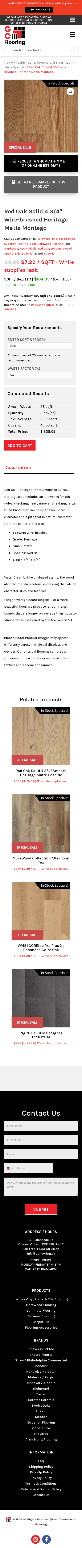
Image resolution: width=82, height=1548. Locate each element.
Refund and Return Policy (41, 1489)
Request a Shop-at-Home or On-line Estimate (41, 163)
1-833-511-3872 (48, 1249)
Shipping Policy (41, 1467)
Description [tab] (18, 467)
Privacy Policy (41, 1478)
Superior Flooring (16, 244)
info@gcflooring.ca (41, 1253)
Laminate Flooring (41, 1310)
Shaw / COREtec (41, 1349)
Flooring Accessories (41, 1327)
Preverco (41, 1434)
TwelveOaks (41, 1405)
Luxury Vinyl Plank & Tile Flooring (41, 1299)
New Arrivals (28, 248)
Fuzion (41, 1411)
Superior (28, 253)
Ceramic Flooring (41, 1316)
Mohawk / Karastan (41, 1372)
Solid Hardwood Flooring (46, 244)
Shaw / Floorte (41, 1355)
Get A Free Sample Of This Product (40, 184)
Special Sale (12, 253)
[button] (70, 91)
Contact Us (41, 1495)
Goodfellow (41, 1428)
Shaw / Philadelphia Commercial (41, 1360)
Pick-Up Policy (41, 1472)
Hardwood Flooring (41, 1305)
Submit (41, 1209)
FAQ (41, 1461)
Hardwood (43, 239)
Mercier (41, 1417)
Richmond (41, 1389)
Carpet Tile (41, 1322)
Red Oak (43, 248)
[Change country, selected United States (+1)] (9, 1168)
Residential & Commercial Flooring (42, 62)
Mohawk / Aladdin (41, 1383)
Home (8, 62)
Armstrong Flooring (41, 1439)
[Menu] (72, 20)
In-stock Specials (63, 239)
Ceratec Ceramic (41, 1400)
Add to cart (20, 445)
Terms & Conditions (41, 1483)
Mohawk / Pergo (41, 1377)
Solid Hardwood (61, 248)
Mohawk (41, 1366)
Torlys (41, 1394)
